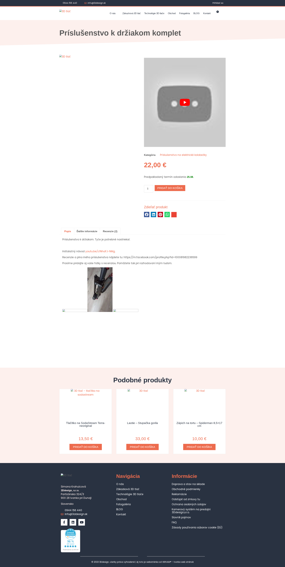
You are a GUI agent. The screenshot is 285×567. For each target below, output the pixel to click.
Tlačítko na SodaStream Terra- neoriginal (85, 424)
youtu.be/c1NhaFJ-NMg (100, 251)
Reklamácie (179, 494)
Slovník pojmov (181, 517)
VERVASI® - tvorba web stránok (178, 561)
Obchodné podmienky (186, 489)
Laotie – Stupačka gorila (142, 423)
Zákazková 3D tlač (131, 13)
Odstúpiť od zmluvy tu (186, 499)
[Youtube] (81, 522)
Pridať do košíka (170, 188)
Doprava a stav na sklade (188, 484)
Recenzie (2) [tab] (110, 231)
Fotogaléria (184, 13)
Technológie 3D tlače (154, 13)
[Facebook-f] (64, 522)
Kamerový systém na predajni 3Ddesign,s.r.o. (191, 511)
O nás (113, 13)
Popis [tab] (67, 231)
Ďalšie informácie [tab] (87, 231)
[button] (223, 13)
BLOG (196, 13)
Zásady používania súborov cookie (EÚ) (197, 527)
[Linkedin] (73, 522)
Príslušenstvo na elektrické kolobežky (183, 155)
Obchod (172, 13)
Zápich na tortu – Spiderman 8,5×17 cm (199, 424)
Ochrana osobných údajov (189, 504)
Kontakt (207, 13)
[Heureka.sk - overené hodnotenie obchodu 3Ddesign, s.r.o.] (70, 551)
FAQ (174, 522)
